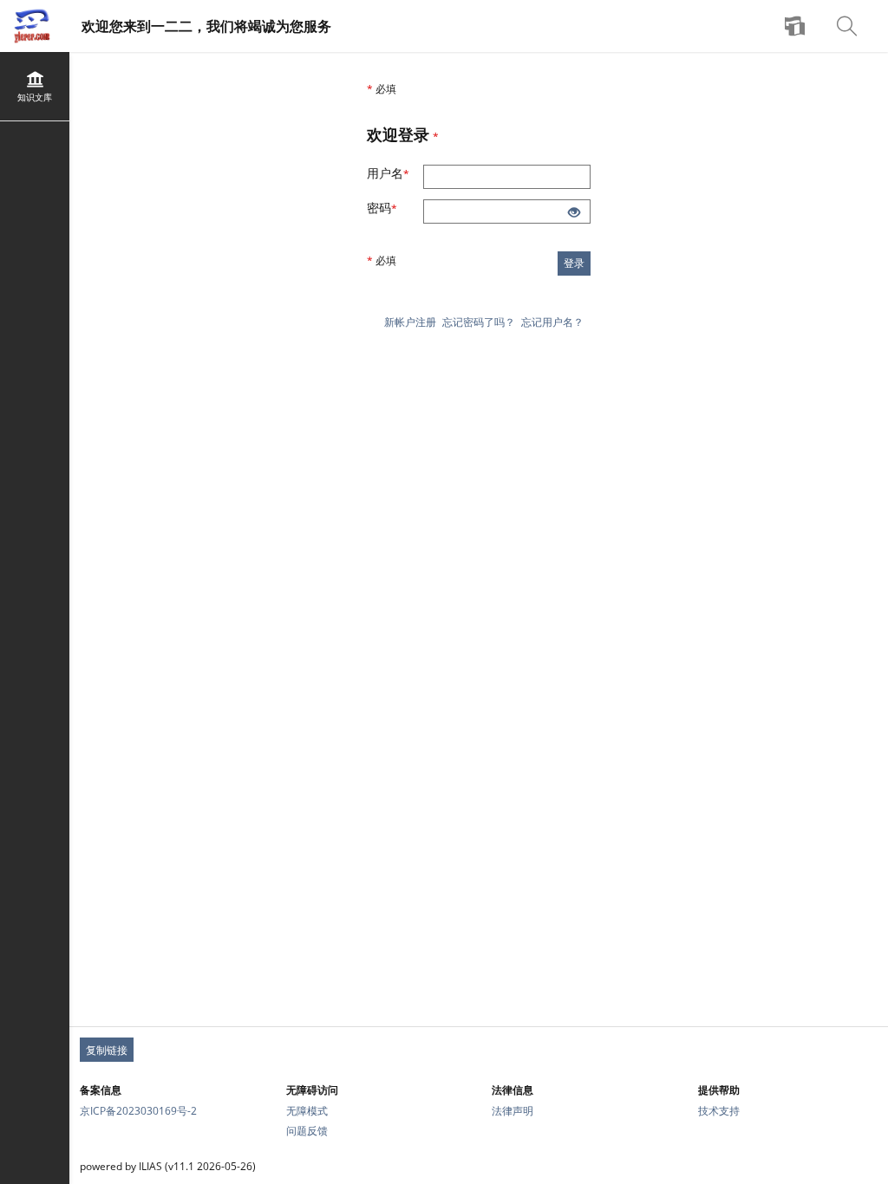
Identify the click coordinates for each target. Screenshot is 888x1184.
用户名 (395, 173)
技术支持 (719, 1110)
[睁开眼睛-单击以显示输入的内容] (574, 213)
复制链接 (106, 1050)
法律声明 (512, 1110)
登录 (574, 263)
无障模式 (307, 1110)
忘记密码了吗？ (478, 322)
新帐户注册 (410, 322)
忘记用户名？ (552, 322)
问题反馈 (307, 1130)
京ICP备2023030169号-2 (138, 1110)
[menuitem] (797, 26)
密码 (391, 207)
